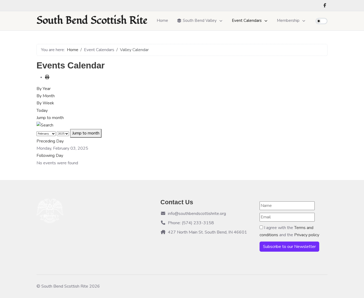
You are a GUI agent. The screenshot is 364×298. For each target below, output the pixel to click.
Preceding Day (50, 141)
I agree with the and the (289, 231)
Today (42, 110)
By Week (45, 103)
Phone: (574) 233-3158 (191, 223)
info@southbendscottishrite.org (197, 214)
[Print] (47, 77)
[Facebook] (324, 6)
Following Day (50, 155)
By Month (46, 96)
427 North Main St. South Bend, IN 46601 (207, 232)
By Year (44, 89)
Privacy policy (306, 235)
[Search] (45, 125)
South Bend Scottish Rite (92, 20)
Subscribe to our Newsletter (289, 247)
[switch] (321, 21)
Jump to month (50, 118)
